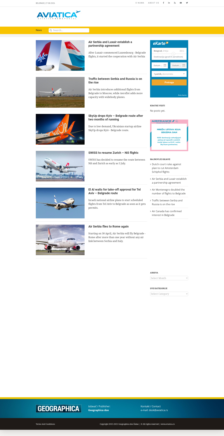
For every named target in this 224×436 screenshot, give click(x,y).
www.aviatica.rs (168, 424)
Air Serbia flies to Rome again (108, 226)
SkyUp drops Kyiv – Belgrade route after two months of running (115, 117)
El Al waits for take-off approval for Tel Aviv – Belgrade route (114, 191)
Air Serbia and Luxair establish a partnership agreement (110, 43)
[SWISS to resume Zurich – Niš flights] (60, 166)
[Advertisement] (133, 16)
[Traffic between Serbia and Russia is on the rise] (60, 92)
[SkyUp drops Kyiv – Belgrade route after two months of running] (60, 129)
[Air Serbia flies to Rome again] (60, 240)
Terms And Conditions (45, 424)
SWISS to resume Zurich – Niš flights (113, 153)
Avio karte (182, 95)
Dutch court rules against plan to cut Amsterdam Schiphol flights (166, 168)
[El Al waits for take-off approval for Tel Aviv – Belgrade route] (60, 203)
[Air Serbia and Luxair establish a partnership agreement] (60, 55)
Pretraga (169, 82)
